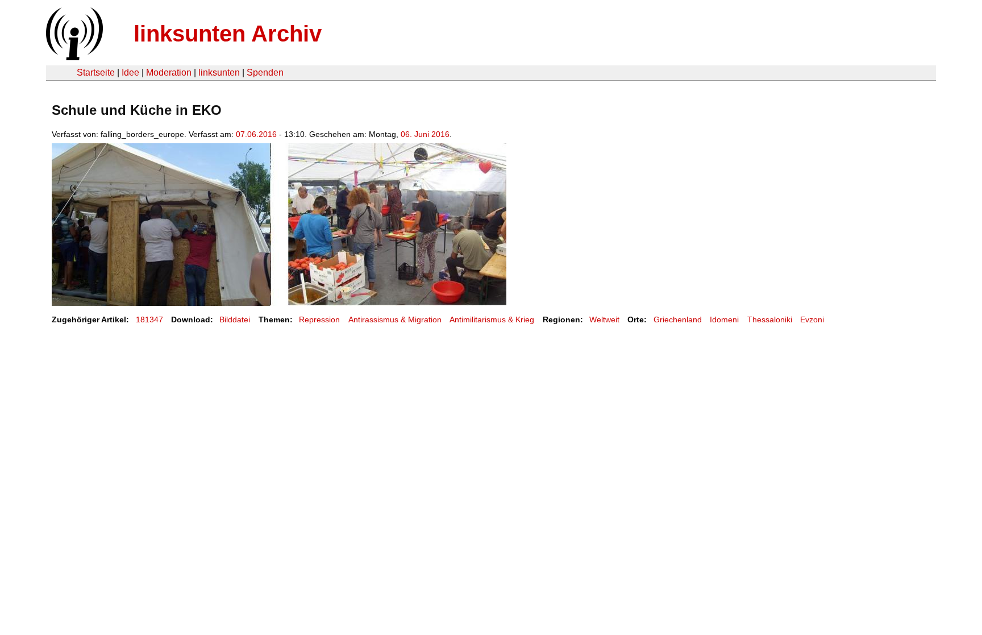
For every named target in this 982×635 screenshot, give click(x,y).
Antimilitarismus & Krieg (492, 319)
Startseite (96, 72)
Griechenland (678, 319)
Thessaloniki (769, 319)
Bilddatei (234, 319)
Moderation (169, 72)
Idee (130, 72)
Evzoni (812, 319)
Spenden (265, 72)
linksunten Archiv (228, 33)
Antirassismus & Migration (395, 319)
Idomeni (724, 319)
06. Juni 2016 (425, 134)
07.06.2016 (256, 134)
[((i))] (73, 57)
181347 (149, 319)
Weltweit (604, 319)
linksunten (219, 72)
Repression (319, 319)
